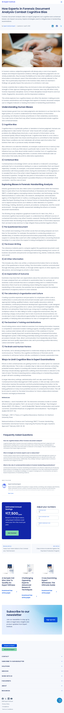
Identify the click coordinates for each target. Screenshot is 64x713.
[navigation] (61, 2)
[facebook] (57, 26)
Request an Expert (9, 645)
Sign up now (50, 620)
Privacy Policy (5, 704)
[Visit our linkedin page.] (9, 699)
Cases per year (42, 510)
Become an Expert (9, 649)
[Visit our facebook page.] (3, 699)
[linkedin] (53, 26)
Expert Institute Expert (9, 26)
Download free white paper (7, 592)
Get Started (12, 533)
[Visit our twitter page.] (6, 699)
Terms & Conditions (7, 709)
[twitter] (61, 26)
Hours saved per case (44, 516)
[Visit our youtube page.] (11, 699)
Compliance (5, 706)
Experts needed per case (44, 523)
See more (10, 493)
